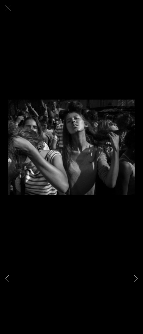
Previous (8, 278)
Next (134, 278)
